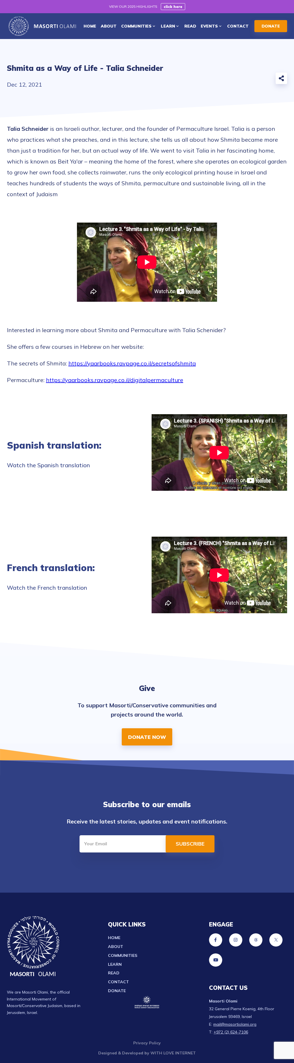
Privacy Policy (147, 1043)
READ (190, 26)
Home (114, 937)
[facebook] (238, 79)
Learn (115, 964)
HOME (90, 26)
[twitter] (250, 79)
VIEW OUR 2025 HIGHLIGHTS (133, 6)
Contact (118, 981)
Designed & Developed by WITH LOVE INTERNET (147, 1053)
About (115, 946)
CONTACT (238, 26)
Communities (122, 955)
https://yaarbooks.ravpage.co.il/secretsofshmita (132, 363)
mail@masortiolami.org (234, 1024)
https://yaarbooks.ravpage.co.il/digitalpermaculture (114, 379)
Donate (117, 990)
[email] (225, 79)
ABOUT (109, 26)
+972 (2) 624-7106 (231, 1032)
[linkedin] (263, 79)
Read (113, 973)
